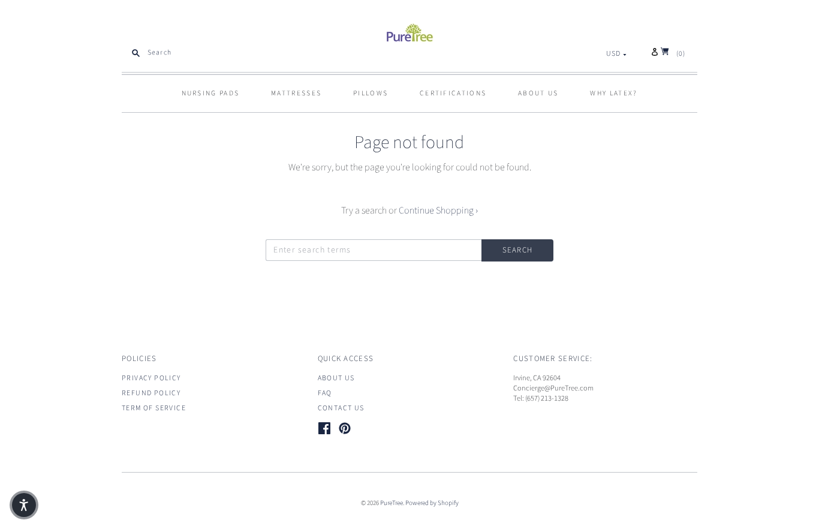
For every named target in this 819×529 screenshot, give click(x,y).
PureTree (391, 502)
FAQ (325, 393)
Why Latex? (613, 93)
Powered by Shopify (432, 502)
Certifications (453, 93)
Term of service (154, 408)
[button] (24, 505)
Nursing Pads (211, 93)
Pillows (370, 93)
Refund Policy (151, 393)
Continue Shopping (438, 210)
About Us (336, 378)
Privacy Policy (151, 378)
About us (538, 93)
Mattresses (296, 93)
